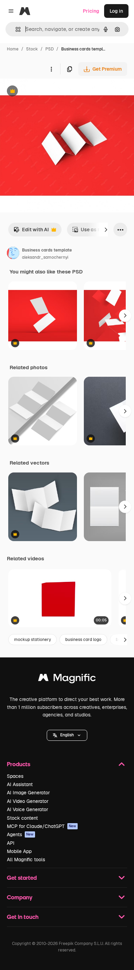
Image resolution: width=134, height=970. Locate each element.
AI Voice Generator (27, 809)
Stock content (22, 818)
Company (19, 897)
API (10, 843)
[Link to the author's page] (13, 254)
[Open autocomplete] (15, 29)
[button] (67, 735)
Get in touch (22, 916)
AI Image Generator (28, 793)
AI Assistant (20, 784)
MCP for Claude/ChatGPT (41, 826)
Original (44, 92)
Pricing (91, 11)
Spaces (15, 776)
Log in (116, 11)
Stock (32, 49)
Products (18, 764)
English (67, 735)
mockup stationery (32, 639)
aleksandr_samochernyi (45, 257)
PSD (49, 49)
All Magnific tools (26, 859)
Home (13, 49)
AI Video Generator (27, 801)
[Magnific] (67, 679)
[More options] (51, 69)
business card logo (83, 639)
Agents (20, 834)
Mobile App (19, 851)
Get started (22, 877)
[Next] (106, 229)
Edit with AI (31, 231)
